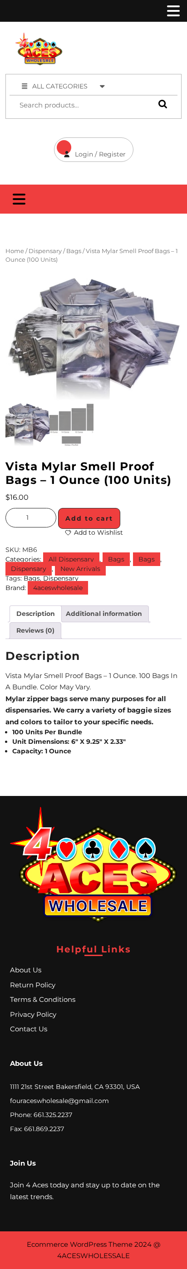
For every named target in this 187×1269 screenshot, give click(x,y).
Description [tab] (35, 614)
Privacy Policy (33, 1014)
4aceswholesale (58, 588)
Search (160, 104)
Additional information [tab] (104, 614)
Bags (73, 251)
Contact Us (28, 1029)
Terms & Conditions (42, 999)
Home (14, 251)
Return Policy (32, 985)
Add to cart (89, 518)
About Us (25, 970)
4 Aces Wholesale (132, 37)
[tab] (172, 11)
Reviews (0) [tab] (35, 630)
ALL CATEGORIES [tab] (60, 86)
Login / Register (90, 147)
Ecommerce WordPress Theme (80, 1244)
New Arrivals (80, 569)
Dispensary (45, 251)
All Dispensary (71, 559)
